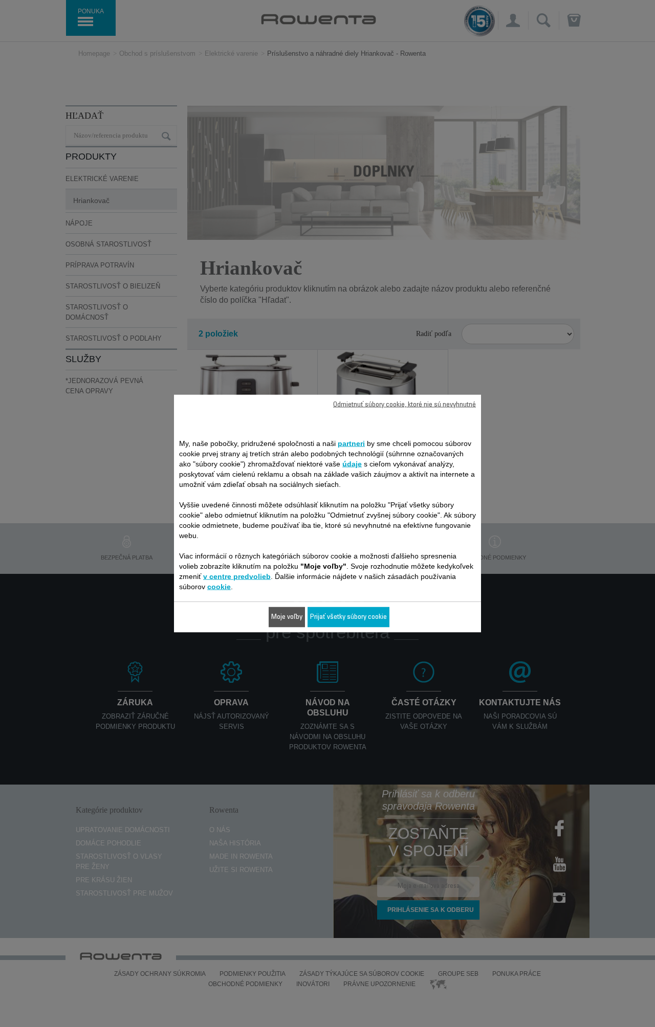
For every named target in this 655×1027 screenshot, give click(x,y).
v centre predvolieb (237, 576)
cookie (219, 587)
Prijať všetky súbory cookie (348, 617)
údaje (352, 464)
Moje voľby (286, 617)
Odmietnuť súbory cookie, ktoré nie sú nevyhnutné (404, 405)
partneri (351, 443)
